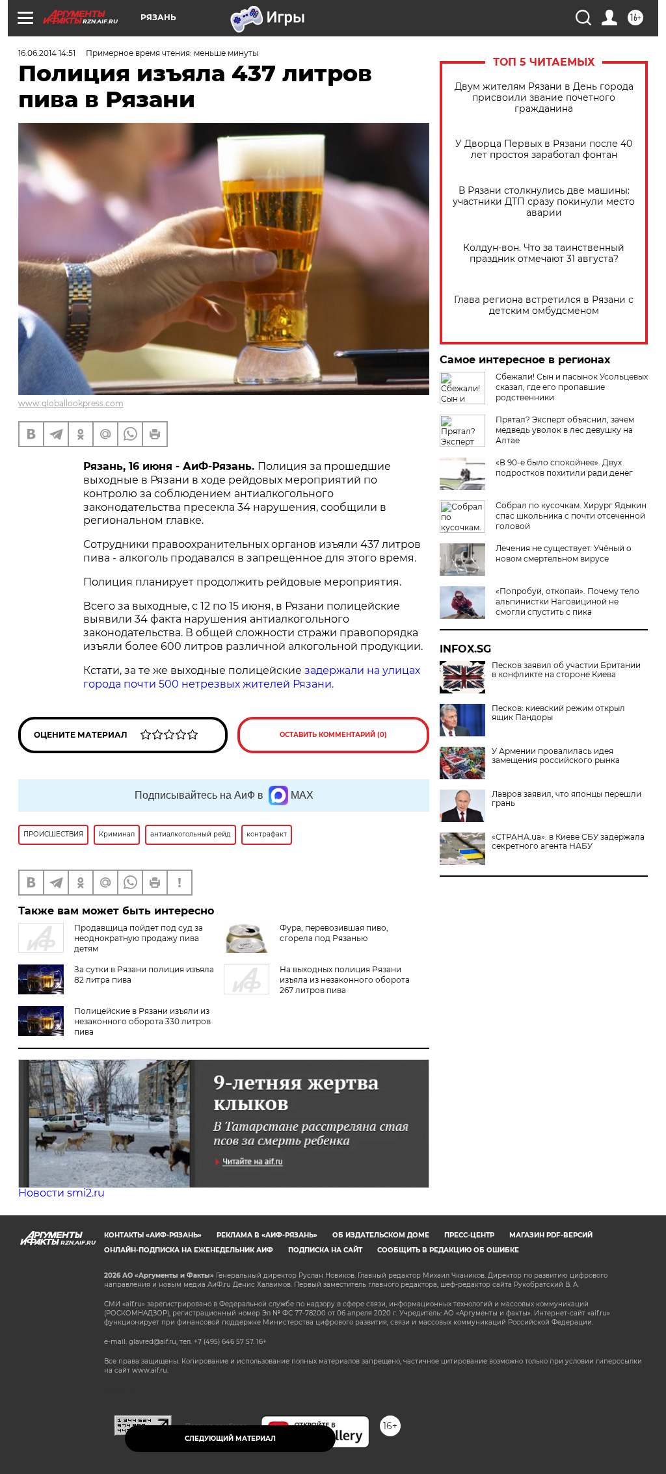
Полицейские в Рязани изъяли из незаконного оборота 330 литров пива (142, 1021)
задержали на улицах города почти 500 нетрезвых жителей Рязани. (251, 677)
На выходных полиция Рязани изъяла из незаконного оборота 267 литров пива (345, 979)
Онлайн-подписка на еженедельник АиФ (188, 1250)
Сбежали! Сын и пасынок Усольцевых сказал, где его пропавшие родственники (572, 387)
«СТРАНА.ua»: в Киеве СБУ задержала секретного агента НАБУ (568, 842)
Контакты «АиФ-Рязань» (153, 1235)
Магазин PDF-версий (551, 1235)
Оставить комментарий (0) (333, 735)
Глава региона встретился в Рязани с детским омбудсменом (543, 305)
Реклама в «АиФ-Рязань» (267, 1235)
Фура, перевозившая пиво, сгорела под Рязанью (334, 933)
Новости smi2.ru (61, 1193)
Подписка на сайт (325, 1250)
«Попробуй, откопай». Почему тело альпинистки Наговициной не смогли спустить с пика (567, 601)
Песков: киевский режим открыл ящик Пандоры (558, 713)
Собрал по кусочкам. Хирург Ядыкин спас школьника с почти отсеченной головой (571, 515)
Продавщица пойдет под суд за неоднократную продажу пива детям (138, 938)
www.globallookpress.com (71, 403)
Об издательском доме (380, 1235)
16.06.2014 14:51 (46, 53)
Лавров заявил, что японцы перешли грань (566, 799)
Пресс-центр (469, 1235)
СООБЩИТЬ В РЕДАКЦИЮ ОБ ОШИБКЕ (448, 1250)
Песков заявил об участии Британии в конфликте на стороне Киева (566, 670)
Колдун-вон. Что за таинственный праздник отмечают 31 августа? (543, 253)
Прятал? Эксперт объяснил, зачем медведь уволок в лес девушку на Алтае (565, 430)
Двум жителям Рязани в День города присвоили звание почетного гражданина (544, 97)
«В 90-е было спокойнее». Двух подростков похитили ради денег (564, 468)
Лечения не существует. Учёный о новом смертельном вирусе (564, 553)
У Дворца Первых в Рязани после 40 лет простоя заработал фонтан (543, 149)
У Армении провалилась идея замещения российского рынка (556, 756)
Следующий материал (230, 1438)
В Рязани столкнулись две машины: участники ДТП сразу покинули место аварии (544, 201)
